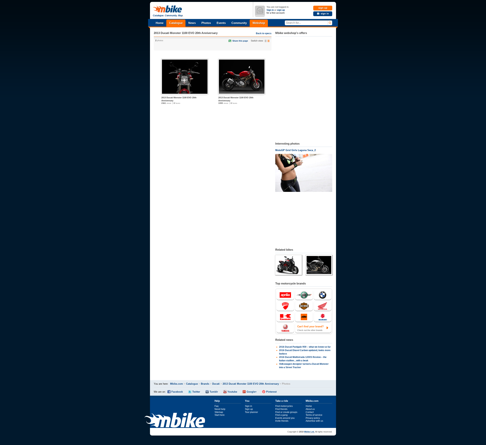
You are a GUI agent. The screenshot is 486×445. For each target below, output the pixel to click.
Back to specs (263, 33)
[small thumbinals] (265, 40)
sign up (281, 10)
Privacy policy (313, 418)
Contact (310, 412)
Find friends (281, 409)
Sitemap (219, 412)
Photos (206, 22)
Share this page (240, 41)
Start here (220, 415)
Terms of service (314, 415)
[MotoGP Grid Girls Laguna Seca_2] (303, 173)
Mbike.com (176, 383)
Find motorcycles (284, 406)
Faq (217, 406)
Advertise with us (314, 421)
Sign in (270, 10)
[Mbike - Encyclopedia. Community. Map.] (174, 420)
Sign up (249, 409)
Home (159, 22)
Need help (220, 409)
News (192, 22)
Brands (205, 383)
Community (239, 22)
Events (221, 22)
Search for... (293, 22)
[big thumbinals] (268, 40)
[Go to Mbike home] (168, 9)
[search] (330, 23)
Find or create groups (286, 412)
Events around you (285, 418)
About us (310, 409)
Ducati (216, 383)
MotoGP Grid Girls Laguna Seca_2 (295, 150)
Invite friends (281, 421)
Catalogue (176, 22)
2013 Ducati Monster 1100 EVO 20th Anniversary (186, 33)
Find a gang (281, 415)
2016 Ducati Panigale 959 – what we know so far (305, 347)
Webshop (258, 22)
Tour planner (251, 412)
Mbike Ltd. (309, 432)
